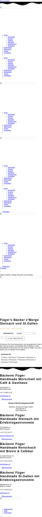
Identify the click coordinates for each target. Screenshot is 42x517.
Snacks (10, 39)
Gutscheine (8, 47)
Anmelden (7, 53)
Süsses (10, 40)
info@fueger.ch (5, 396)
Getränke (11, 42)
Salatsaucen (12, 44)
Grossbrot (11, 46)
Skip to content (4, 1)
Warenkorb (7, 49)
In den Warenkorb (15, 338)
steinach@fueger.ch (7, 436)
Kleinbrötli (11, 37)
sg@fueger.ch (5, 493)
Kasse (6, 51)
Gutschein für (8, 333)
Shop (6, 35)
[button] (25, 339)
